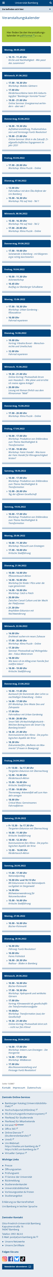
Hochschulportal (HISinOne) (20, 1110)
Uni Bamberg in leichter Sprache (19, 1206)
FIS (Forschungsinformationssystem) (25, 1113)
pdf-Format (26, 35)
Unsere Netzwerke (15, 1241)
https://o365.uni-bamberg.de (20, 1149)
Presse (8, 1165)
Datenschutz (34, 1087)
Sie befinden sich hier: (13, 9)
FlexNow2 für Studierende (19, 1117)
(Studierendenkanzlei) (17, 1135)
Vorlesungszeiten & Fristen (19, 1192)
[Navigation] (4, 3)
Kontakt (6, 1087)
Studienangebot (13, 1195)
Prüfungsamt (12, 1173)
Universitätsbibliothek (17, 1188)
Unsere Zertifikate (14, 1245)
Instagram (4, 1258)
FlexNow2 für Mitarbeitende (20, 1121)
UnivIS (8, 1139)
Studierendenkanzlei (16, 1184)
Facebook (10, 1258)
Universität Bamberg (26, 2)
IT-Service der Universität (18, 1176)
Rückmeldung (12, 1180)
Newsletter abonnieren (15, 1266)
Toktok (22, 1258)
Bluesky (16, 1258)
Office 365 (10, 1128)
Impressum (19, 1087)
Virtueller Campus (14, 1153)
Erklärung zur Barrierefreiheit (18, 1201)
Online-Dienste (13, 1132)
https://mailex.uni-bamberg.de (21, 1146)
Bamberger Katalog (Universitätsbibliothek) (26, 1105)
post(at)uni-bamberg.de (23, 1237)
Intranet (9, 1125)
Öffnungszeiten (13, 1169)
